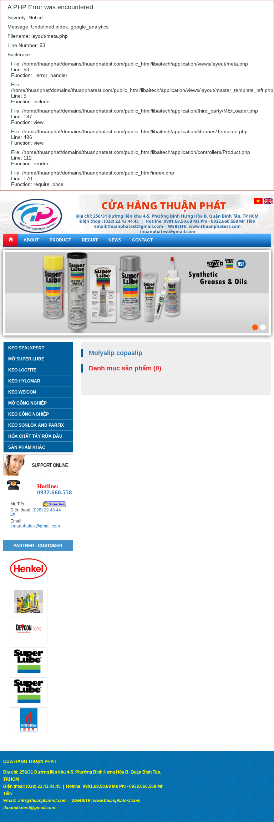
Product (60, 240)
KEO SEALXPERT (26, 347)
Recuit (90, 240)
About (31, 240)
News (114, 240)
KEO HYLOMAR (24, 381)
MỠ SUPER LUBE (26, 359)
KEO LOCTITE (22, 370)
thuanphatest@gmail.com (35, 526)
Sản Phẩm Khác (26, 447)
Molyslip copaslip (115, 353)
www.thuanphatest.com (117, 800)
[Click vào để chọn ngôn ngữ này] (258, 200)
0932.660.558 (54, 492)
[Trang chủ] (10, 240)
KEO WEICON (22, 392)
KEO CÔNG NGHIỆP (28, 414)
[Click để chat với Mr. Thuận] (54, 504)
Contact (142, 240)
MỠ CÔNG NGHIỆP (27, 403)
